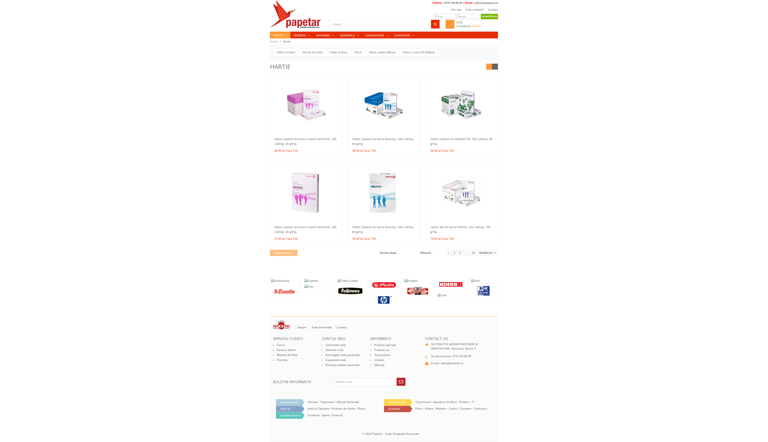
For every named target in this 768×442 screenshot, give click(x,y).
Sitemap (379, 365)
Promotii (282, 360)
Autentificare (489, 16)
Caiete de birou (338, 52)
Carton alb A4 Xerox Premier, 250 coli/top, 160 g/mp (460, 229)
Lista (495, 67)
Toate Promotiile (321, 327)
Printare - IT (466, 402)
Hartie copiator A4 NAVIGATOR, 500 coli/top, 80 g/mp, (461, 141)
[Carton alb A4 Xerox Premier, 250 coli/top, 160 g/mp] (462, 193)
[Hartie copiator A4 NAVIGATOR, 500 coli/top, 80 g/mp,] (462, 105)
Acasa (274, 41)
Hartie (278, 35)
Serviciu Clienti (286, 350)
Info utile (456, 9)
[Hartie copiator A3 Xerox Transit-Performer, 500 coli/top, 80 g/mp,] (306, 193)
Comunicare (375, 35)
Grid (489, 67)
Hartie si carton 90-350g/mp (419, 52)
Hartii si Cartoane (318, 408)
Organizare (327, 402)
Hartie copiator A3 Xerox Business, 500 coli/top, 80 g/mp (383, 229)
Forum (281, 345)
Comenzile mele (335, 345)
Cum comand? (475, 9)
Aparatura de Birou (445, 402)
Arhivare (323, 35)
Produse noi (381, 350)
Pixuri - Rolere (424, 408)
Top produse (382, 355)
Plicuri (358, 52)
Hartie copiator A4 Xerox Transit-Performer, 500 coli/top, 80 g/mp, (305, 141)
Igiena (326, 415)
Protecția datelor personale (342, 365)
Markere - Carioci (447, 408)
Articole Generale (348, 402)
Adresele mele (334, 350)
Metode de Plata (287, 355)
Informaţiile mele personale (342, 355)
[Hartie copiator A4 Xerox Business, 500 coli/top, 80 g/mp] (384, 105)
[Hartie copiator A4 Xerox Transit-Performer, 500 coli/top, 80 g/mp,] (306, 105)
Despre (301, 327)
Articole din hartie (312, 52)
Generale (348, 35)
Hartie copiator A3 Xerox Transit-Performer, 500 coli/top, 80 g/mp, (305, 229)
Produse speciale (385, 345)
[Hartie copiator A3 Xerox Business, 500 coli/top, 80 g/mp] (384, 193)
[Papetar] (295, 14)
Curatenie (402, 35)
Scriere (300, 35)
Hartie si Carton (286, 52)
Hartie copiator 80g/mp (382, 52)
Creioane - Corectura (473, 408)
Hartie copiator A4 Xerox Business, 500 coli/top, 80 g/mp (383, 141)
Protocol (337, 415)
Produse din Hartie (343, 408)
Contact (493, 9)
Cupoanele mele (335, 360)
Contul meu (334, 338)
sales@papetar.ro (486, 2)
